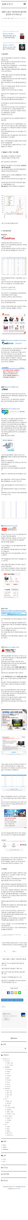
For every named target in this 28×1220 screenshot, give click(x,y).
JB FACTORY (17, 1188)
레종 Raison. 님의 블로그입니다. (10, 1016)
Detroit (8, 1086)
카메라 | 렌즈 (9, 1063)
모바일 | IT (9, 1118)
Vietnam (8, 1080)
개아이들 (8, 1103)
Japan (8, 1078)
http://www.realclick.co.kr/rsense (16, 340)
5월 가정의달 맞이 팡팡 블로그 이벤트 (10, 968)
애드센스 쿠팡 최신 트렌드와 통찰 (9, 34)
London (8, 1075)
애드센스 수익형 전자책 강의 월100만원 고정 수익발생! (9, 45)
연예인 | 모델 (9, 1112)
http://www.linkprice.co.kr (8, 289)
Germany (9, 1069)
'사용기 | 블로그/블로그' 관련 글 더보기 (12, 1000)
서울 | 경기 (9, 1090)
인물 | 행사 (7, 1105)
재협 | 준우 (9, 1101)
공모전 (8, 1128)
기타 (6, 1124)
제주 (7, 1097)
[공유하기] (7, 951)
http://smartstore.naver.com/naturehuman (12, 42)
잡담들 (8, 1131)
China (8, 1082)
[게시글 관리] (9, 951)
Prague (8, 1071)
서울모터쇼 (9, 1109)
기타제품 (8, 1120)
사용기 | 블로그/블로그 (9, 18)
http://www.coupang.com (9, 31)
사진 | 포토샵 (9, 1065)
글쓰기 (4, 1161)
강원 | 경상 (9, 1095)
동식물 (8, 1126)
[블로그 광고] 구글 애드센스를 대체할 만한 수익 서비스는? (14, 13)
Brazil (8, 1084)
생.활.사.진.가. (7, 4)
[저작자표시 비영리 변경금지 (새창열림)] (19, 951)
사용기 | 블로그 (6, 959)
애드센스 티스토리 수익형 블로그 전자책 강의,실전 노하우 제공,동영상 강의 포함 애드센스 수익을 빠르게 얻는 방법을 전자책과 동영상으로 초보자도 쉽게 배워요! (9, 48)
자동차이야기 (9, 1135)
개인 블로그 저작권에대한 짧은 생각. (10, 977)
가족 (6, 1099)
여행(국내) (7, 1088)
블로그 (13, 959)
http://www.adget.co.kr (12, 647)
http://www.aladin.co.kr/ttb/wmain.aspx (13, 610)
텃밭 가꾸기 (9, 1133)
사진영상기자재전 (10, 1107)
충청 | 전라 (9, 1092)
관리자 (4, 1159)
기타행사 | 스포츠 (10, 1114)
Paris (7, 1073)
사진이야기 (7, 1061)
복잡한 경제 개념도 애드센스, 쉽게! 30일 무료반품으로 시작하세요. (9, 36)
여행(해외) (7, 1067)
